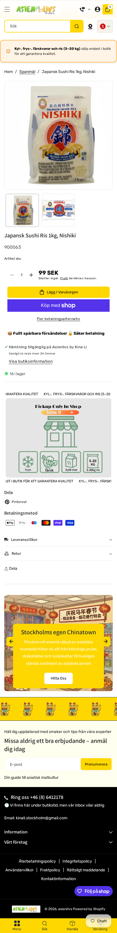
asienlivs (65, 909)
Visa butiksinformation (31, 361)
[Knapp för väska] (90, 26)
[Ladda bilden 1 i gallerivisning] (22, 210)
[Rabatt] (105, 26)
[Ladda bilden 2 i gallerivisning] (58, 210)
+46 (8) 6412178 (46, 797)
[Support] (85, 9)
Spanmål (27, 71)
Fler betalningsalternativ (58, 319)
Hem (8, 71)
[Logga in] (97, 9)
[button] (8, 9)
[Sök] (76, 26)
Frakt (64, 278)
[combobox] (43, 26)
